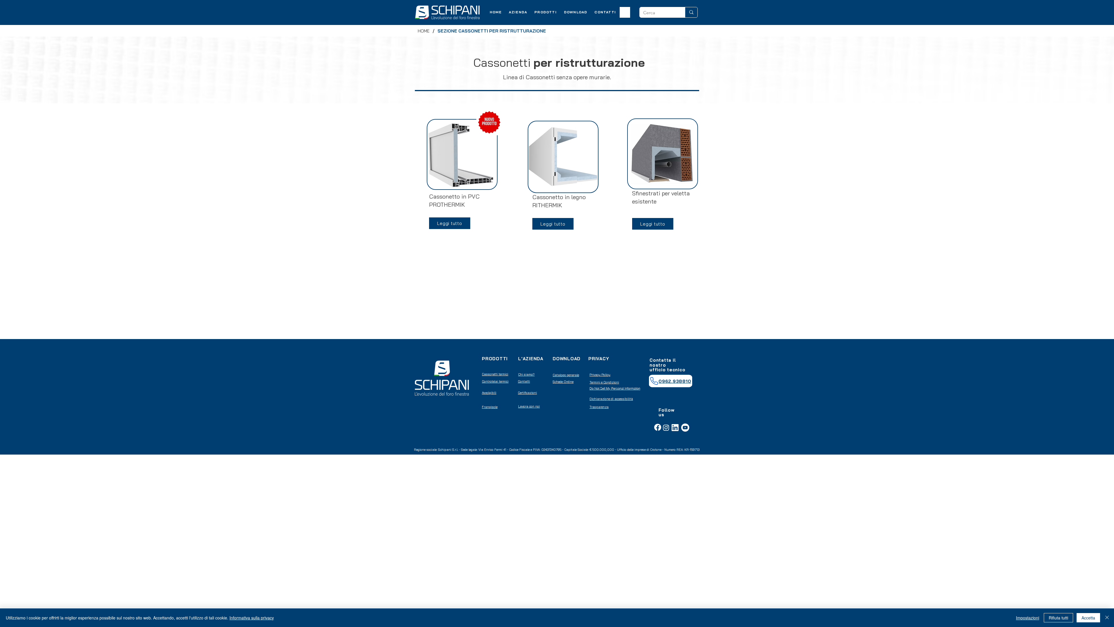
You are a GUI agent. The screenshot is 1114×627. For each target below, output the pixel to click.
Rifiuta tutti (1058, 618)
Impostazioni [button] (1027, 618)
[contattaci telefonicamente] (654, 381)
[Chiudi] (1107, 617)
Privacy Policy (599, 375)
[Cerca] (691, 12)
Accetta (1088, 618)
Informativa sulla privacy (251, 618)
